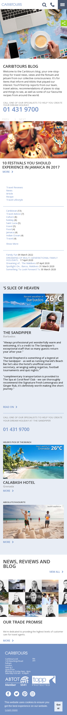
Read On (8, 407)
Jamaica (10, 232)
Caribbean (11, 210)
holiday (10, 219)
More (6, 171)
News (9, 190)
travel (9, 226)
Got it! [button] (58, 706)
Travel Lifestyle (14, 199)
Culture (10, 216)
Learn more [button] (11, 710)
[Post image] (33, 139)
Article (9, 193)
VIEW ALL (54, 571)
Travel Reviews (14, 187)
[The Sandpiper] (33, 326)
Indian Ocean (13, 235)
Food (9, 229)
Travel (9, 238)
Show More (12, 243)
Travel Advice (13, 213)
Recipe (10, 196)
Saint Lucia (11, 223)
